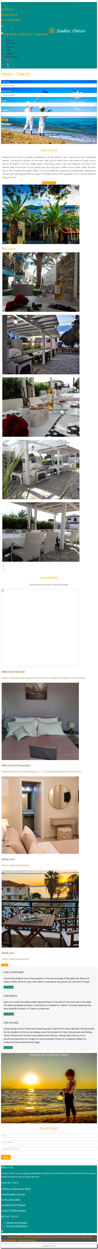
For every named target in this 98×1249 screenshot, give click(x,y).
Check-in (5, 81)
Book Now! (11, 56)
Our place (8, 1047)
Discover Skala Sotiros (16, 1226)
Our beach (9, 987)
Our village (9, 1014)
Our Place (10, 43)
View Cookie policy (27, 1240)
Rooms (9, 46)
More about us (49, 182)
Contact (10, 53)
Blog (8, 50)
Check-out (6, 91)
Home (9, 39)
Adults (4, 100)
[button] (49, 566)
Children (5, 110)
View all (4, 965)
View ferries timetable (16, 1222)
